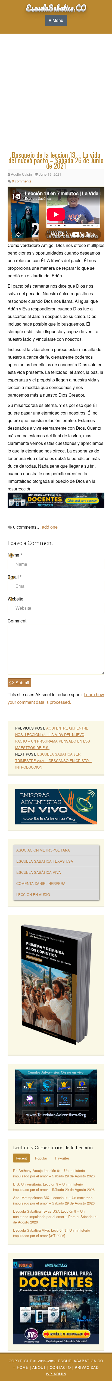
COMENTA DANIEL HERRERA (41, 883)
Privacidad (87, 1367)
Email (14, 577)
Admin (56, 1373)
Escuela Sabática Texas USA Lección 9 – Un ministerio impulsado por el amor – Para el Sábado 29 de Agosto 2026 (55, 1217)
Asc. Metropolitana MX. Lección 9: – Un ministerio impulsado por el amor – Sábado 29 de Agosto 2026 (54, 1200)
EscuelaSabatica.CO (56, 7)
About (39, 1367)
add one (50, 527)
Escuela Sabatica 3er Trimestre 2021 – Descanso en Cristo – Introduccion (53, 760)
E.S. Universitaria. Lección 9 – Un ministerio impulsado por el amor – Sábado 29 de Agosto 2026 (54, 1186)
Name (15, 555)
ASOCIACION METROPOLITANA (43, 850)
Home (23, 1367)
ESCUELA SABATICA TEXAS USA (44, 861)
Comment (17, 621)
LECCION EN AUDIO (33, 894)
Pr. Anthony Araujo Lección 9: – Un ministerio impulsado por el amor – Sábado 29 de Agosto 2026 (54, 1173)
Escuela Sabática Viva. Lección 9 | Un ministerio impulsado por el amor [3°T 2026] (51, 1233)
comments (22, 181)
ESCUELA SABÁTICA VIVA (38, 872)
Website (15, 599)
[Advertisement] (56, 93)
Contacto (60, 1367)
